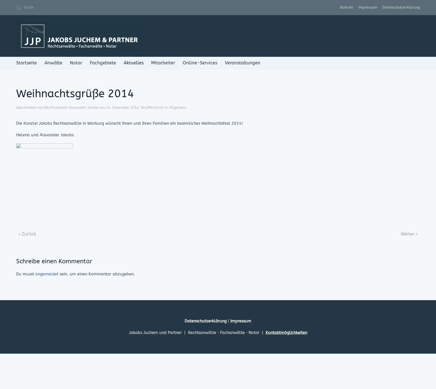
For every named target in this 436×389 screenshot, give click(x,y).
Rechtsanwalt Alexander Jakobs (71, 108)
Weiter (408, 234)
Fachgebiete (103, 63)
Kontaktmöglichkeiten (286, 332)
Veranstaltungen (242, 63)
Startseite (26, 63)
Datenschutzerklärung (401, 7)
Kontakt (346, 7)
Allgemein (177, 108)
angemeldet (47, 274)
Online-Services (200, 63)
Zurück (29, 234)
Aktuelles (134, 63)
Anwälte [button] (53, 63)
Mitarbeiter (163, 63)
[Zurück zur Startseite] (79, 36)
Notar (76, 63)
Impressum (367, 7)
